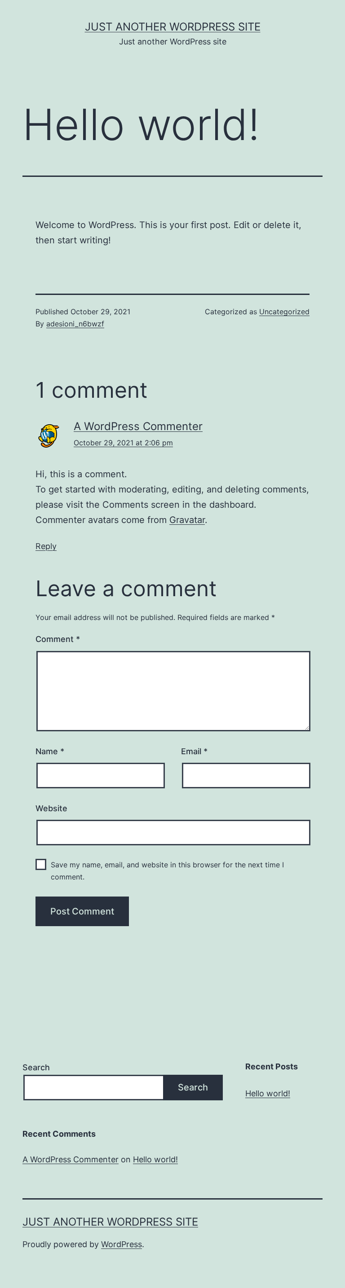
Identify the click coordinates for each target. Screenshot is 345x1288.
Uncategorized (284, 311)
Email (194, 751)
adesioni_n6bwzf (75, 323)
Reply (46, 546)
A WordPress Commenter (138, 426)
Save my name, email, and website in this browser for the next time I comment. (167, 870)
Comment (57, 639)
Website (51, 808)
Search (36, 1067)
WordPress (121, 1244)
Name (49, 751)
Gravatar (187, 519)
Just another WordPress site (173, 26)
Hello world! (267, 1093)
